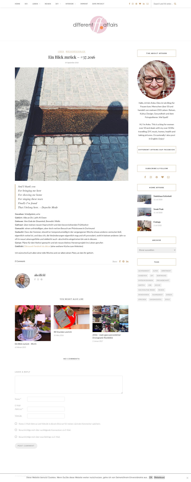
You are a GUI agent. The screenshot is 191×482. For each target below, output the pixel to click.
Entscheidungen (145, 280)
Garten (141, 285)
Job (149, 285)
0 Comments (20, 261)
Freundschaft (163, 280)
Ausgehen (142, 275)
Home (17, 4)
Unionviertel (156, 299)
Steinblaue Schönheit (163, 196)
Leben (35, 4)
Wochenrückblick (75, 51)
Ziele (167, 299)
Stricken (142, 299)
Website (18, 416)
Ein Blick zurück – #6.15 (25, 344)
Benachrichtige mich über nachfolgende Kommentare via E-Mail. (45, 430)
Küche (157, 285)
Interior (70, 4)
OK (150, 477)
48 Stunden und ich (63, 332)
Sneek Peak (159, 209)
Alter (155, 271)
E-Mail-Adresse (19, 407)
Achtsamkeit (144, 271)
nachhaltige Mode (146, 290)
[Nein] (187, 477)
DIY (57, 4)
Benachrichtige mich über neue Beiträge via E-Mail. (39, 437)
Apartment (166, 271)
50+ (26, 4)
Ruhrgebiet (158, 295)
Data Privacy (98, 4)
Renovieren (143, 295)
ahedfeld (39, 275)
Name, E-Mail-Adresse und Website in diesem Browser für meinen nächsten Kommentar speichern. (60, 424)
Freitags (157, 222)
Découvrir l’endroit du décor (37, 246)
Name (18, 399)
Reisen (48, 4)
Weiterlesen (159, 477)
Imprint (84, 4)
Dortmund (161, 275)
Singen (169, 295)
